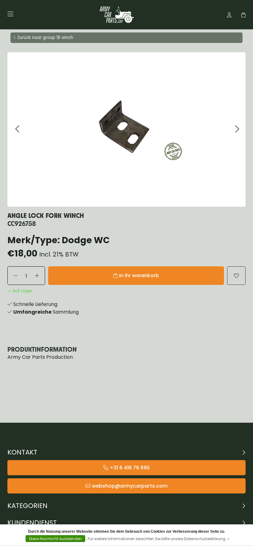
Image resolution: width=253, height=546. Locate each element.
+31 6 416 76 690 (130, 467)
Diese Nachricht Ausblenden (55, 538)
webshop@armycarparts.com (130, 485)
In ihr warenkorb (139, 275)
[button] (17, 129)
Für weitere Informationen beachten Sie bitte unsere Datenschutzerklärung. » (158, 538)
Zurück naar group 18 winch (45, 37)
